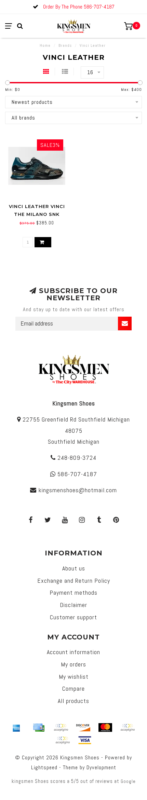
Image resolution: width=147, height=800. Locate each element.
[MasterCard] (105, 727)
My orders (73, 664)
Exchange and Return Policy (73, 580)
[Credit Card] (38, 727)
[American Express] (16, 727)
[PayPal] (127, 727)
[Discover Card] (83, 727)
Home (45, 45)
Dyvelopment (101, 767)
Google (128, 781)
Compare (73, 688)
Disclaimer (73, 605)
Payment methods (73, 592)
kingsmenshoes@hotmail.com (77, 490)
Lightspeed (44, 767)
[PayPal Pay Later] (62, 740)
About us (73, 568)
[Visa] (84, 740)
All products (73, 701)
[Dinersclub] (60, 727)
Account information (73, 652)
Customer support (73, 617)
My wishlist (74, 676)
